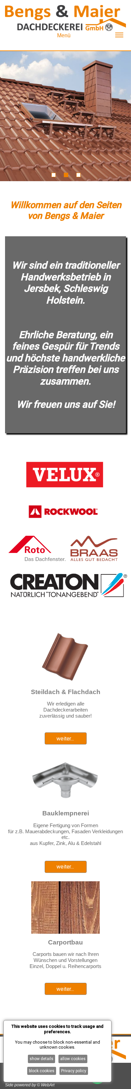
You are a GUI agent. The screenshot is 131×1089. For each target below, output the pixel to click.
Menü (64, 35)
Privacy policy (73, 1070)
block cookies (41, 1070)
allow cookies (73, 1058)
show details (41, 1058)
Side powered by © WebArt (29, 1085)
